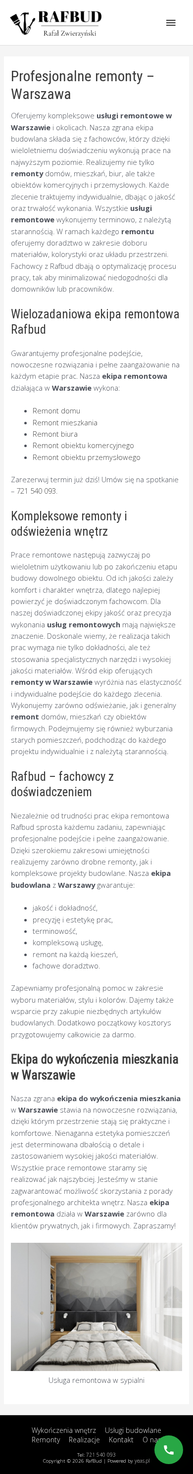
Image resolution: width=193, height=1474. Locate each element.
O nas (152, 1439)
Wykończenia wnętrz (64, 1430)
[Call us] (168, 1449)
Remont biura (55, 434)
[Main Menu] (170, 22)
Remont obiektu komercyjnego (83, 445)
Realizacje (84, 1439)
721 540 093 (36, 491)
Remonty (46, 1439)
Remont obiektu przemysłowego (87, 457)
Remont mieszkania (65, 422)
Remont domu (56, 410)
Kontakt (121, 1439)
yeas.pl (142, 1460)
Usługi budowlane (133, 1430)
